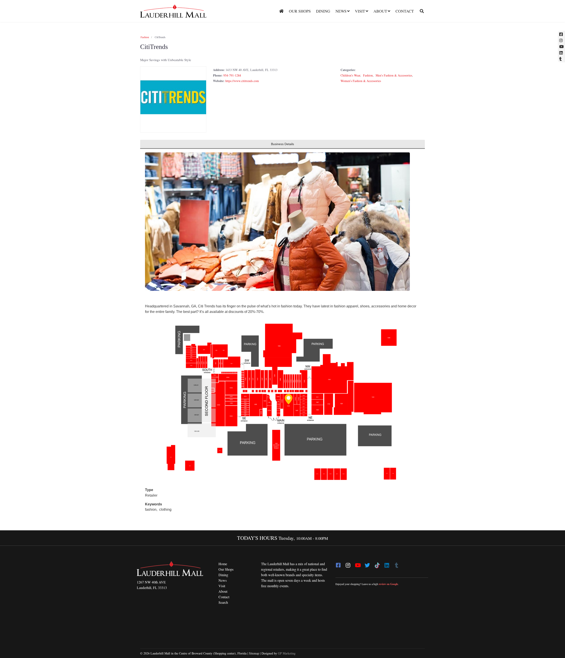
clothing (165, 509)
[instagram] (347, 563)
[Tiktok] (377, 563)
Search (223, 602)
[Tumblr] (396, 563)
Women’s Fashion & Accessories (361, 81)
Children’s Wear (350, 75)
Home (222, 563)
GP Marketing (287, 653)
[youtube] (357, 563)
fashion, (151, 509)
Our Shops (300, 11)
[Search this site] (420, 11)
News (341, 11)
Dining (323, 11)
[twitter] (367, 563)
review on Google (388, 584)
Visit (360, 11)
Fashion (145, 37)
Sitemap (254, 653)
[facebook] (338, 563)
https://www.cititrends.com (242, 81)
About (380, 11)
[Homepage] (281, 11)
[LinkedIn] (386, 563)
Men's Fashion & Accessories (394, 75)
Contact (405, 11)
